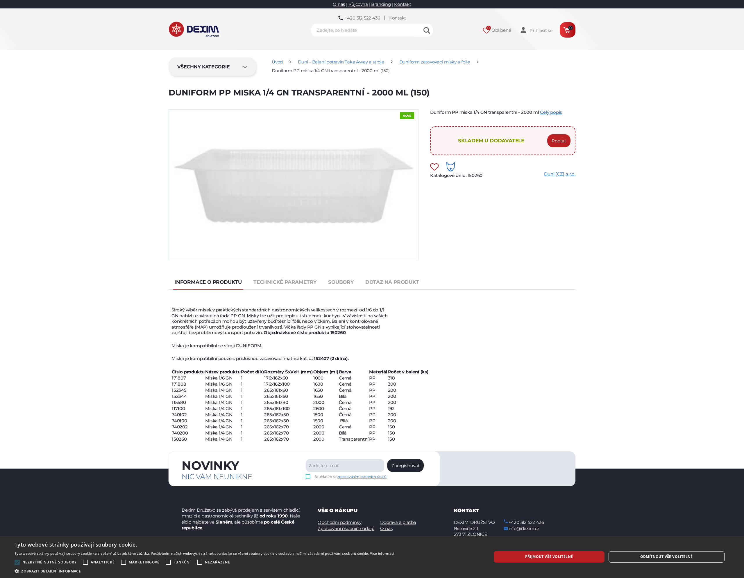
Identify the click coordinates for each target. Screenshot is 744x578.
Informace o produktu (208, 282)
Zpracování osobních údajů (346, 528)
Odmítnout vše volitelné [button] (666, 556)
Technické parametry (284, 282)
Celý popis (551, 112)
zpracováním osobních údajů (362, 476)
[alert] (372, 557)
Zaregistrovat (405, 465)
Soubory (341, 282)
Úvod (277, 62)
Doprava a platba (398, 522)
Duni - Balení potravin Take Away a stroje (341, 62)
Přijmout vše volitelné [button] (549, 556)
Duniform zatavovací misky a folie (434, 62)
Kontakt (402, 4)
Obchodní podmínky (340, 522)
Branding (381, 4)
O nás (339, 4)
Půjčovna (358, 4)
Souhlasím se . (350, 476)
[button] (204, 571)
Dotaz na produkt (392, 282)
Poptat (559, 140)
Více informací (382, 553)
